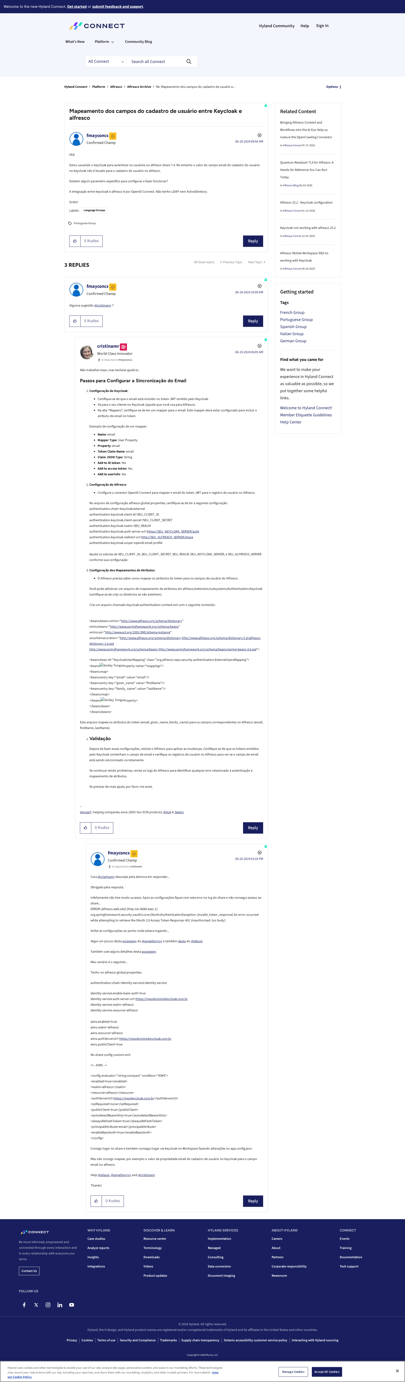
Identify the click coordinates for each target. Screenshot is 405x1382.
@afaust (197, 941)
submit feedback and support (117, 6)
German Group (293, 341)
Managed (214, 1248)
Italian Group (292, 334)
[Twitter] (36, 1305)
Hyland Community (277, 26)
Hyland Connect (75, 86)
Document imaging (221, 1275)
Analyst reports (98, 1248)
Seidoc (179, 812)
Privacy (72, 1340)
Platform (98, 86)
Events (344, 1238)
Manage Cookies (293, 1371)
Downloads (152, 1257)
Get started (77, 6)
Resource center (155, 1238)
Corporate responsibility (289, 1266)
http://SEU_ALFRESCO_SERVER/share (167, 537)
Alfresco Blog (291, 185)
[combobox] (162, 61)
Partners (277, 1257)
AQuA (167, 812)
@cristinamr (102, 305)
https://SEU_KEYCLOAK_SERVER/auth (173, 531)
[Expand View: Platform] (112, 41)
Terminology (153, 1248)
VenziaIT (86, 812)
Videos (148, 1266)
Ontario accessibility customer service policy (255, 1340)
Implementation (219, 1238)
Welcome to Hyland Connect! (306, 408)
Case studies (96, 1238)
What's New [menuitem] (75, 41)
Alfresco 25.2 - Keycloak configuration (306, 202)
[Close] (397, 1371)
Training (346, 1248)
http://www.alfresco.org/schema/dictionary (151, 621)
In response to (116, 360)
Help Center (290, 422)
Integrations (96, 1266)
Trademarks (168, 1340)
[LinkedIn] (59, 1305)
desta (182, 941)
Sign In (322, 26)
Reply (253, 241)
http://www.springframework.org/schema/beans (144, 626)
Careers (277, 1238)
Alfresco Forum (292, 145)
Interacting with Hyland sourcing (315, 1340)
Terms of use (106, 1340)
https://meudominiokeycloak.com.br (162, 999)
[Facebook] (24, 1305)
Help (304, 26)
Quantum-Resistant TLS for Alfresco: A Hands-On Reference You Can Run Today (307, 170)
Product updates (155, 1275)
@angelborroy (152, 941)
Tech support (349, 1266)
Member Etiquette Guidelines (306, 415)
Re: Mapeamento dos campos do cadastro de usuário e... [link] (195, 86)
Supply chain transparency (200, 1340)
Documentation (351, 1257)
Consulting (215, 1257)
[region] (202, 1371)
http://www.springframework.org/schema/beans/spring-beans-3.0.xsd (207, 649)
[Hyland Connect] (96, 26)
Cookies (87, 1340)
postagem (129, 941)
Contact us (29, 1271)
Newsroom (279, 1275)
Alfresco (116, 86)
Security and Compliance (138, 1340)
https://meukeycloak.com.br (134, 1098)
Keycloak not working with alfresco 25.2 (308, 228)
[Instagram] (48, 1305)
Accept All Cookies (326, 1371)
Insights (93, 1257)
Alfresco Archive (139, 86)
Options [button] (332, 86)
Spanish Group (293, 327)
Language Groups (94, 210)
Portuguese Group (85, 223)
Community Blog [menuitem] (138, 41)
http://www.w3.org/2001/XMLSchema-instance (137, 632)
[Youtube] (71, 1305)
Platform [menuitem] (102, 41)
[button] (75, 241)
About (276, 1248)
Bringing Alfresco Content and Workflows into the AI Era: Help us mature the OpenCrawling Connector (306, 130)
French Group (292, 313)
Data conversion (219, 1266)
